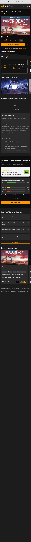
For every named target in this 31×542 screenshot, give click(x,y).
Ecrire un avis (15, 202)
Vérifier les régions (22, 48)
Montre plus (15, 150)
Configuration (15, 109)
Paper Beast (5, 267)
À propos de (16, 101)
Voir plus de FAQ (15, 242)
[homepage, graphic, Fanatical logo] (7, 6)
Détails (15, 105)
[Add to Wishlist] (28, 44)
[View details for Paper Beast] (14, 257)
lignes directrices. (22, 164)
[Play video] (14, 87)
